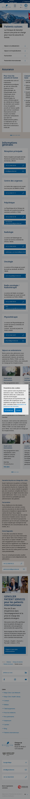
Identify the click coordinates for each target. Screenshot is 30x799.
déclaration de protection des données (15, 405)
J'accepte (18, 410)
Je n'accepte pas (9, 410)
